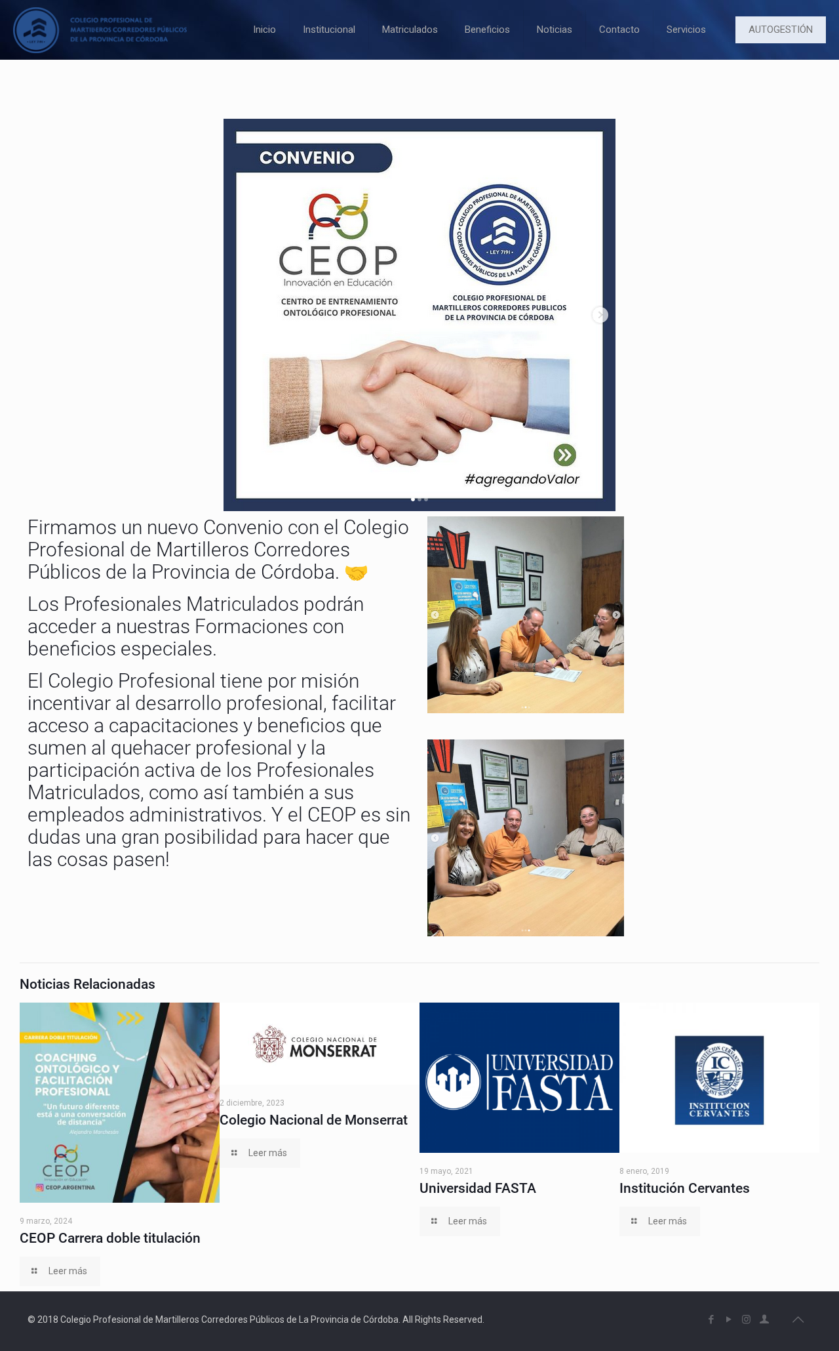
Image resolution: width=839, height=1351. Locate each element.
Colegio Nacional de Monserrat (314, 1120)
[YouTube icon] (728, 1319)
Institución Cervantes (684, 1188)
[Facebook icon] (711, 1319)
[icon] (764, 1319)
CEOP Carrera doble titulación (110, 1238)
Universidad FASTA (478, 1188)
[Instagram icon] (746, 1319)
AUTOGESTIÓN (781, 29)
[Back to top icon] (797, 1319)
